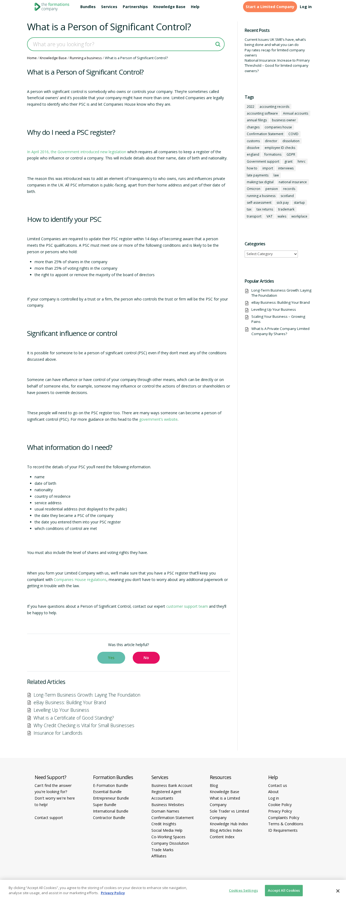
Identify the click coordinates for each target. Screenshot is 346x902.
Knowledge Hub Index (229, 823)
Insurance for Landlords (58, 733)
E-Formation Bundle (110, 785)
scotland (287, 195)
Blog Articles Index (226, 830)
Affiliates (159, 855)
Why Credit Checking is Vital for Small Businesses (84, 725)
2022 (250, 106)
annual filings (257, 120)
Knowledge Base (169, 7)
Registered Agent (166, 791)
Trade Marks (162, 849)
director (271, 141)
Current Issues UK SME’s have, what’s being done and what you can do (275, 42)
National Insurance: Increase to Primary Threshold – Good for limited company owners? (277, 65)
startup (299, 202)
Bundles (88, 7)
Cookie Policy (280, 804)
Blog (214, 785)
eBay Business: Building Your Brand (70, 702)
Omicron (253, 188)
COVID (293, 134)
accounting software (262, 113)
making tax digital (260, 182)
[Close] (338, 891)
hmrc (301, 161)
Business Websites (167, 804)
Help (195, 7)
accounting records (274, 106)
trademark (286, 209)
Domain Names (165, 811)
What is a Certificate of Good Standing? (74, 717)
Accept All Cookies (284, 890)
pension (271, 188)
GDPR (291, 154)
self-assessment (259, 202)
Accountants (162, 798)
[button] (111, 658)
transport (254, 216)
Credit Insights (163, 823)
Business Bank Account (171, 785)
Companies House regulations (80, 579)
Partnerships (135, 7)
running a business (261, 195)
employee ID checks (280, 147)
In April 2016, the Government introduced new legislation (76, 151)
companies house (278, 127)
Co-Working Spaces (168, 836)
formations (272, 154)
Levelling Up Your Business (61, 710)
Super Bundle (104, 804)
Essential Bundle (107, 791)
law (276, 175)
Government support (263, 161)
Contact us (277, 785)
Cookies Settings (243, 890)
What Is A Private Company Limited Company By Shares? (280, 331)
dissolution (291, 141)
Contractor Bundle (109, 817)
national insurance (293, 182)
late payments (257, 175)
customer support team (187, 606)
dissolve (253, 147)
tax (249, 209)
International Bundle (110, 811)
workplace (299, 216)
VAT (269, 216)
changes (253, 127)
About (273, 791)
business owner (284, 120)
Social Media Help (166, 830)
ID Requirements (283, 830)
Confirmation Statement (265, 134)
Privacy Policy (280, 811)
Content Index (222, 836)
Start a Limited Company (270, 7)
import (267, 168)
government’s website (158, 419)
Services (109, 7)
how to (252, 168)
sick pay (283, 202)
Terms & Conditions (285, 823)
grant (288, 161)
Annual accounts (295, 113)
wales (282, 216)
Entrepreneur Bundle (111, 798)
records (289, 188)
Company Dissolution (170, 843)
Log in (306, 7)
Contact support (49, 817)
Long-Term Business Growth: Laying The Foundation (87, 694)
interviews (286, 168)
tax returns (265, 209)
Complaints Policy (283, 817)
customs (253, 141)
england (253, 154)
